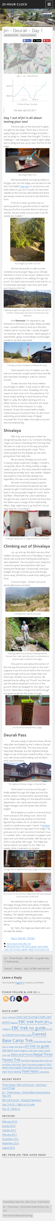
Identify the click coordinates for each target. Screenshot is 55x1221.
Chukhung (11, 1017)
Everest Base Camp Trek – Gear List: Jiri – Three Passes (26, 1202)
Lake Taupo (33, 1050)
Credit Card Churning (26, 1016)
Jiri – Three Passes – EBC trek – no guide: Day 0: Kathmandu (27, 960)
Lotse (4, 1055)
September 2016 (10, 1143)
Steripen (46, 825)
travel (4, 1071)
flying (49, 1041)
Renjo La (8, 1064)
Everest (9, 1034)
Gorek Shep (18, 1047)
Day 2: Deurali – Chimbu (23, 938)
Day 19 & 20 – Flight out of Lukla (18, 1104)
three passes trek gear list (36, 1064)
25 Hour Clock (14, 4)
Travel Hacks (29, 1071)
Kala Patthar (7, 1050)
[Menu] (49, 4)
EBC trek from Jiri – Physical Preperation (21, 1099)
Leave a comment (28, 35)
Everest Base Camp (23, 1034)
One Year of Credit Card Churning (17, 1215)
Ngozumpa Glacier (37, 1060)
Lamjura (41, 1050)
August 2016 (8, 1147)
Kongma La (24, 1050)
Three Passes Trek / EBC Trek (18, 943)
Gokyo (11, 1047)
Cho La (4, 1017)
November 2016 (10, 1138)
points (47, 1060)
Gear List (5, 1047)
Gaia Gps (24, 186)
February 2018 (9, 1121)
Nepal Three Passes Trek (38, 949)
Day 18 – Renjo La (11, 1108)
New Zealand (25, 1060)
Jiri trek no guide (20, 949)
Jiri (24, 1047)
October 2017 (9, 1130)
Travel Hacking (14, 1071)
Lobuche (47, 1050)
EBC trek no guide (29, 946)
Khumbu (17, 1050)
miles (8, 1055)
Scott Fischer (16, 1064)
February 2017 (9, 1134)
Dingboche (14, 1023)
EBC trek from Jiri (13, 946)
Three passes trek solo (32, 1067)
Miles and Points (22, 1055)
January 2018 (9, 1125)
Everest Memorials (39, 1041)
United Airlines (44, 1072)
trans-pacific (48, 1068)
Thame (24, 1064)
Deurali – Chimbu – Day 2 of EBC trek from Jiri (27, 968)
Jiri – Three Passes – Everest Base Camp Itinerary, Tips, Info (26, 1208)
